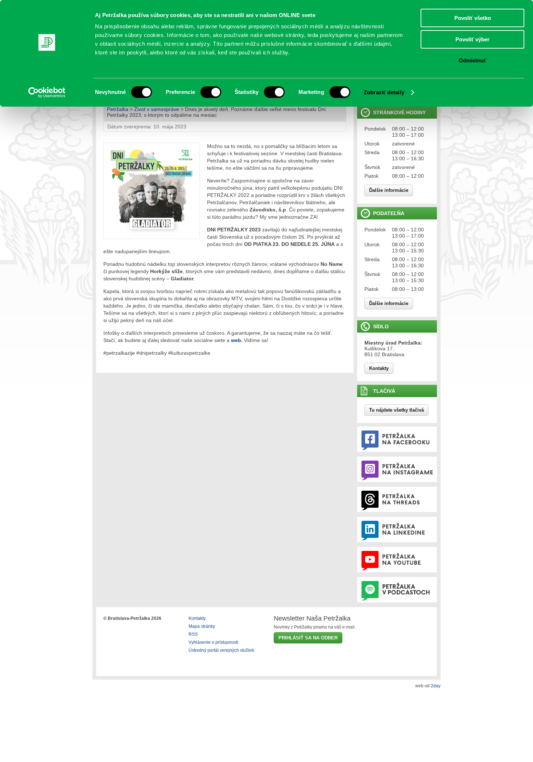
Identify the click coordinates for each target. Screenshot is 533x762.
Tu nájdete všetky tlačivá (396, 410)
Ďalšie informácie (388, 190)
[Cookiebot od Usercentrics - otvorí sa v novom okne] (47, 92)
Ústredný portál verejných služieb (221, 650)
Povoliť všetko (472, 18)
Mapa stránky (202, 626)
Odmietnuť (472, 60)
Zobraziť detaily (384, 92)
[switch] (211, 92)
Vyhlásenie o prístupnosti (213, 642)
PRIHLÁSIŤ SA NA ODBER (308, 638)
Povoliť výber (472, 39)
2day (436, 685)
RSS (193, 634)
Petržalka (117, 109)
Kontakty (379, 368)
